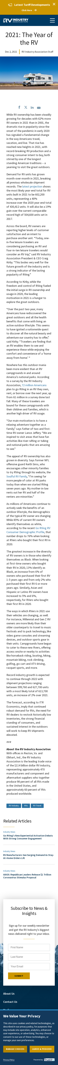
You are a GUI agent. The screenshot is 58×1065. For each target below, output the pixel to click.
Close (54, 4)
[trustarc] (49, 1059)
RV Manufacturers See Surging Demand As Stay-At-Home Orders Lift (28, 856)
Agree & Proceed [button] (42, 1049)
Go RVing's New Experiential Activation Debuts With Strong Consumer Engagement (28, 837)
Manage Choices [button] (15, 1049)
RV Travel (37, 805)
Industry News (9, 832)
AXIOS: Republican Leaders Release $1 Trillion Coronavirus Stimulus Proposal (27, 876)
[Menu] (52, 20)
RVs (26, 805)
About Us (9, 993)
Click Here (27, 10)
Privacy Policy (9, 1060)
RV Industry (14, 805)
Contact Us (10, 1002)
